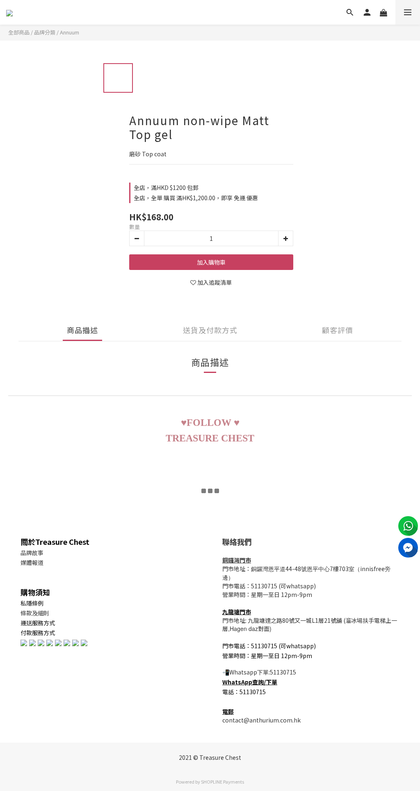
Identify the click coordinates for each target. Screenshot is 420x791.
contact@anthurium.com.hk (261, 720)
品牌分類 (44, 32)
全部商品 (19, 32)
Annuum (69, 32)
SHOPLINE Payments (222, 781)
